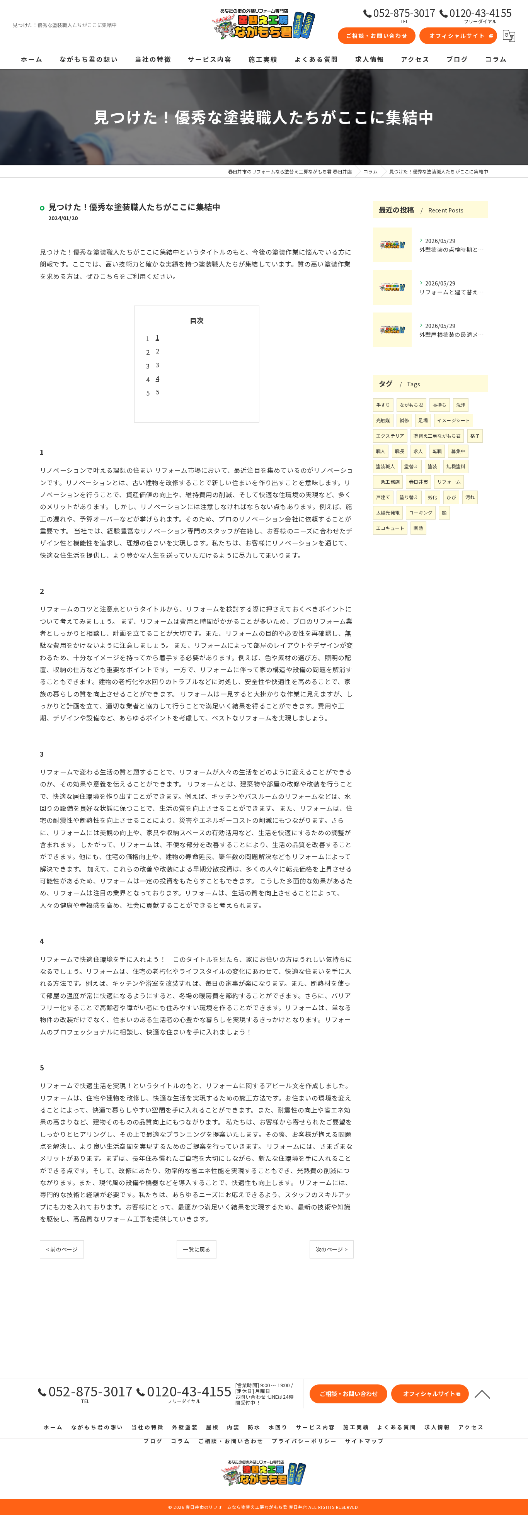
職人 (380, 451)
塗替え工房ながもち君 (437, 435)
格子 (475, 435)
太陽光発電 (388, 512)
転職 (437, 451)
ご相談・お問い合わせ (377, 35)
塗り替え (409, 497)
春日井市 (418, 481)
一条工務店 (388, 481)
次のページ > (331, 1249)
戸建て (383, 497)
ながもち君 (411, 404)
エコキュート (390, 528)
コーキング (421, 512)
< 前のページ (62, 1249)
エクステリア (390, 435)
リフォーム (449, 481)
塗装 (432, 466)
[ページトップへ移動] (482, 1393)
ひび (451, 497)
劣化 (432, 497)
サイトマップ (365, 1441)
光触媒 (383, 420)
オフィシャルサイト (457, 35)
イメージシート (453, 420)
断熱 (418, 528)
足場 (423, 420)
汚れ (470, 497)
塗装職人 (385, 466)
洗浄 (460, 404)
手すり (383, 404)
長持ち (440, 404)
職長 (399, 451)
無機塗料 (455, 466)
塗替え (411, 466)
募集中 (458, 451)
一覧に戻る (196, 1249)
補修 (404, 420)
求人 (418, 451)
